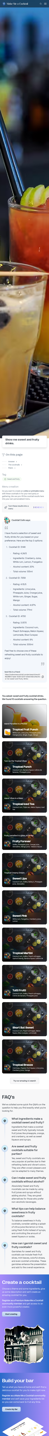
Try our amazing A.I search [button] (24, 1081)
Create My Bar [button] (11, 1409)
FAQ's (7, 468)
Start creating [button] (11, 1314)
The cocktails (11, 465)
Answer (8, 461)
